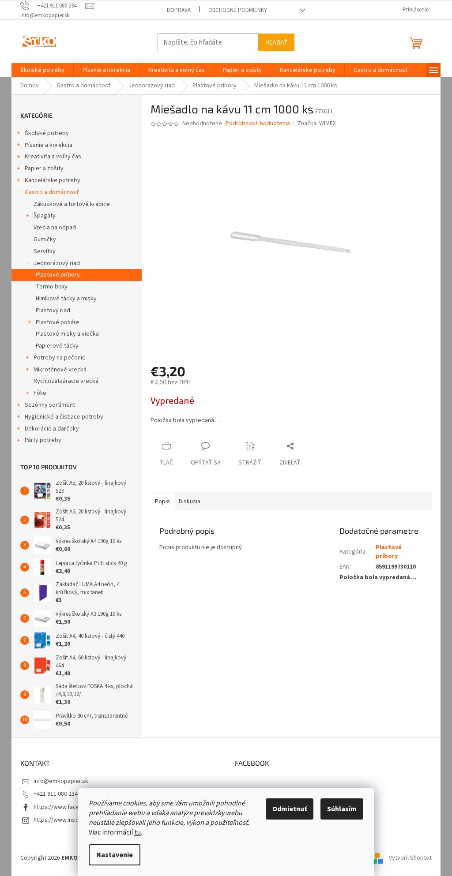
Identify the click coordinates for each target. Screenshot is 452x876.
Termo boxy (52, 286)
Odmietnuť (289, 809)
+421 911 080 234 (56, 794)
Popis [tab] (162, 501)
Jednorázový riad (57, 263)
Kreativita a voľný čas (53, 156)
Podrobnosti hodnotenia (258, 124)
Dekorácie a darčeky (52, 428)
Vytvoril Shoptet (410, 858)
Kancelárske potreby (52, 180)
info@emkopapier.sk (61, 781)
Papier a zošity (44, 168)
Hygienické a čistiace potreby (64, 416)
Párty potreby (43, 440)
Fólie (40, 393)
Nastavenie (114, 855)
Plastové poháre (57, 322)
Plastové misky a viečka (67, 333)
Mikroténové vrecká (60, 369)
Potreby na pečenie (60, 357)
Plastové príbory (58, 274)
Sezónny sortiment (50, 405)
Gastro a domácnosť (52, 192)
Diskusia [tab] (189, 501)
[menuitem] (42, 70)
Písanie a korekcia (48, 145)
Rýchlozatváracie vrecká (66, 381)
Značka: (317, 123)
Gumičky (45, 239)
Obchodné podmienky (237, 10)
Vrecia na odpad (55, 227)
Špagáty (45, 215)
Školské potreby (47, 133)
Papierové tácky (57, 345)
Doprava (179, 10)
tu (137, 832)
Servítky (45, 251)
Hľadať (276, 42)
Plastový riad (53, 310)
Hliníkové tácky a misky (66, 298)
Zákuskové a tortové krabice (72, 204)
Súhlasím (342, 809)
